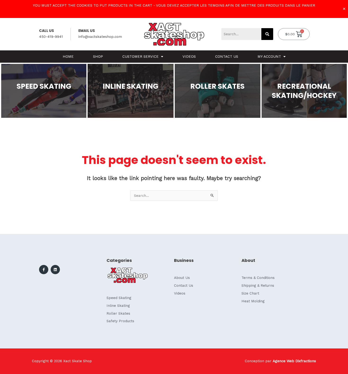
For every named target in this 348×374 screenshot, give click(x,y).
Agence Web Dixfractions (294, 361)
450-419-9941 (51, 37)
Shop (98, 56)
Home (68, 56)
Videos (189, 56)
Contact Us (226, 56)
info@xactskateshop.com (100, 37)
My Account (269, 56)
